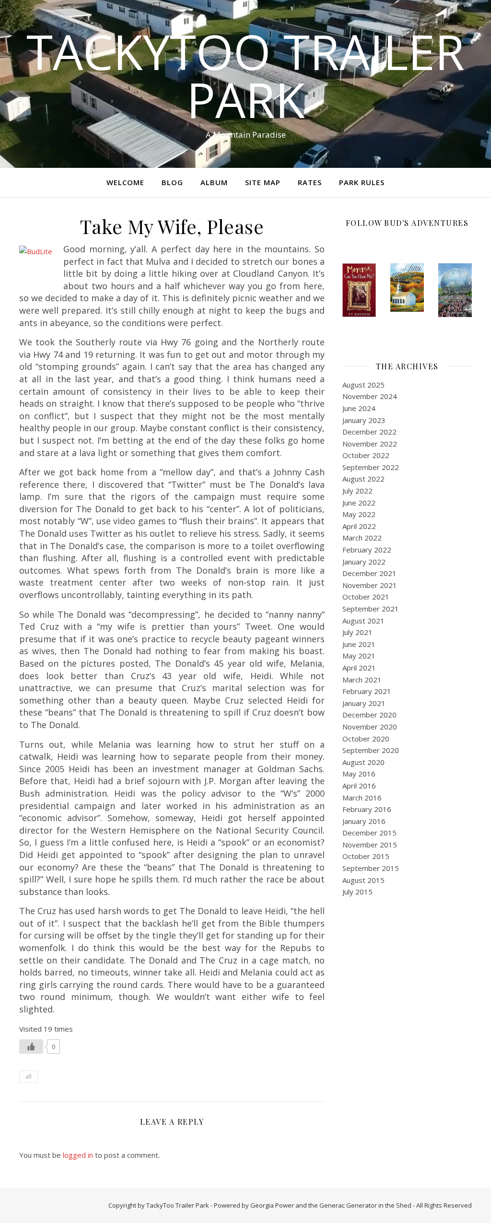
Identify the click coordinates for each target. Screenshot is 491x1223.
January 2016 (364, 821)
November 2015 (369, 844)
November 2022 (369, 443)
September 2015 (370, 868)
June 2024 (358, 408)
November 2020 (369, 726)
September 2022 (370, 467)
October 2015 (365, 856)
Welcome (125, 182)
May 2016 (358, 773)
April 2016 (359, 785)
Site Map (263, 182)
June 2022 (358, 502)
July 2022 (357, 490)
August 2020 (363, 762)
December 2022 (369, 431)
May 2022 (358, 514)
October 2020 (365, 738)
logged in (78, 1155)
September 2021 (370, 608)
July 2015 (357, 891)
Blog (172, 182)
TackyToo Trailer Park (245, 75)
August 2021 (363, 620)
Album (214, 182)
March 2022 (362, 537)
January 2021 (364, 703)
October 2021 (365, 596)
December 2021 (369, 573)
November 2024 (369, 396)
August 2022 (363, 478)
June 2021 (358, 644)
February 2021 (366, 691)
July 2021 (357, 632)
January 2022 (364, 561)
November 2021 (369, 585)
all (28, 1076)
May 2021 (358, 655)
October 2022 (365, 455)
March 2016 (362, 797)
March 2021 (362, 679)
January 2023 (364, 420)
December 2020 (369, 714)
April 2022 (359, 526)
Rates (310, 182)
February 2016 (366, 809)
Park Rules (362, 182)
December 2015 (369, 832)
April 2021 (359, 667)
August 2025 (363, 384)
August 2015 (363, 880)
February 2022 (366, 549)
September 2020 (370, 750)
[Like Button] (31, 1046)
